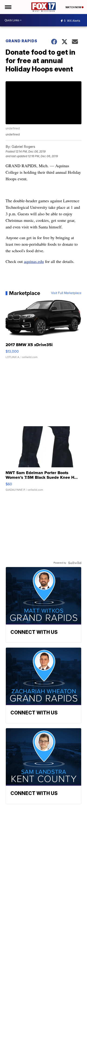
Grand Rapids (21, 41)
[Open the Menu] (7, 7)
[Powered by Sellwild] (74, 562)
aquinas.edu (34, 261)
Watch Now (73, 7)
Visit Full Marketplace (66, 293)
